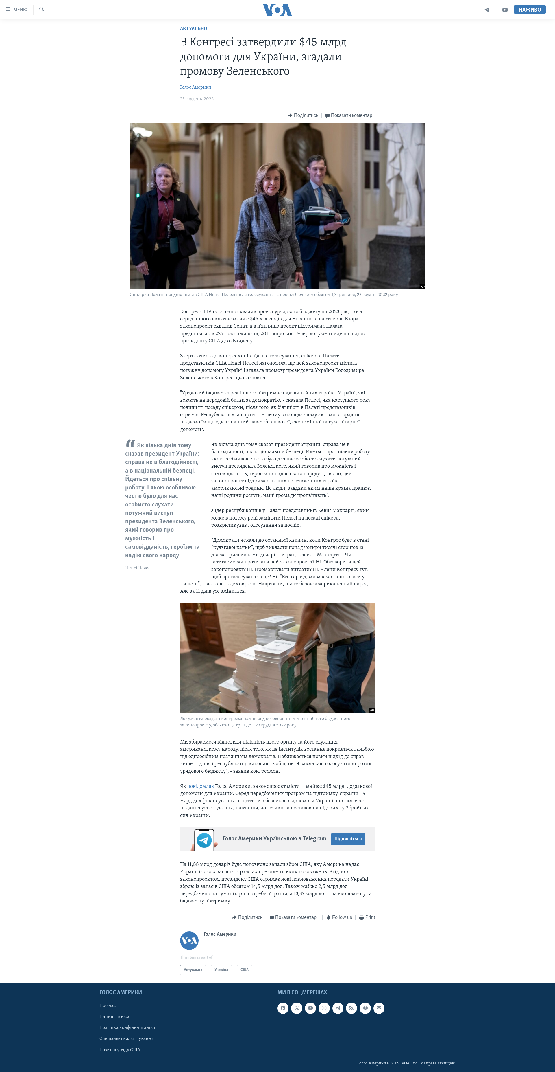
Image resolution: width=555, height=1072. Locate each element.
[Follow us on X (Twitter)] (296, 1008)
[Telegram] (487, 9)
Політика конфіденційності (128, 1027)
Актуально (193, 29)
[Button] (303, 115)
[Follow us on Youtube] (310, 1008)
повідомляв (200, 786)
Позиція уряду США (119, 1049)
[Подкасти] (365, 1008)
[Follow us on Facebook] (283, 1008)
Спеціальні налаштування (126, 1038)
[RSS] (351, 1008)
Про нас (107, 1005)
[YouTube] (505, 9)
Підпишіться (348, 839)
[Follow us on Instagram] (324, 1008)
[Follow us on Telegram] (337, 1008)
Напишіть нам (114, 1016)
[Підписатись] (378, 1008)
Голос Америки (195, 87)
